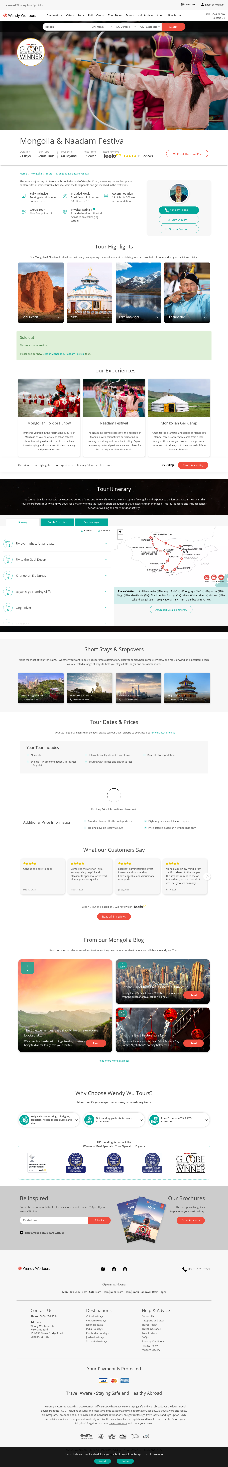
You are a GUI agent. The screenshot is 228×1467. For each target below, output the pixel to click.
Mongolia (36, 173)
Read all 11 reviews (114, 916)
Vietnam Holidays (96, 1320)
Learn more (157, 1454)
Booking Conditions (153, 1341)
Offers (70, 15)
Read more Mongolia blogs (114, 1060)
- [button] (120, 537)
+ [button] (120, 532)
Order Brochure (191, 1220)
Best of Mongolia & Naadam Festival (63, 353)
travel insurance (118, 1423)
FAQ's (145, 1337)
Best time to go (91, 522)
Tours (49, 173)
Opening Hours (114, 1284)
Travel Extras (149, 1333)
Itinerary (23, 522)
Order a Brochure (179, 229)
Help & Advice (156, 1310)
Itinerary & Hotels (86, 465)
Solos (81, 15)
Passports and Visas (153, 1320)
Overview (23, 465)
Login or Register (214, 4)
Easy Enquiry (179, 219)
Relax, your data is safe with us (44, 1232)
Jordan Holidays (95, 1337)
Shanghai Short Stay (130, 697)
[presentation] (207, 876)
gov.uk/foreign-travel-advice (144, 1414)
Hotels (57, 522)
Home (23, 173)
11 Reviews (145, 156)
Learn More (94, 209)
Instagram (114, 1269)
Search (173, 26)
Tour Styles (115, 15)
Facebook (103, 1269)
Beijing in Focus (177, 697)
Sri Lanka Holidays (96, 1341)
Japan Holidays (94, 1324)
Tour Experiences (63, 465)
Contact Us (219, 17)
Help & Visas (145, 15)
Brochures (174, 15)
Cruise (100, 15)
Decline (125, 1461)
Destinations (55, 15)
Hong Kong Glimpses (33, 697)
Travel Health (149, 1324)
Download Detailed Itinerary (171, 609)
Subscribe (99, 1220)
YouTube (125, 1269)
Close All (105, 530)
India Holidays (94, 1328)
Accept (102, 1461)
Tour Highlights (41, 465)
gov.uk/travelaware (163, 1410)
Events (130, 15)
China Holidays (94, 1316)
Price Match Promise (163, 732)
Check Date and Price (190, 154)
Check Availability (193, 465)
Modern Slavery (151, 1349)
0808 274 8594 (215, 14)
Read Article (96, 1044)
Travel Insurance (151, 1328)
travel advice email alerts (57, 1419)
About (161, 15)
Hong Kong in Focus (81, 697)
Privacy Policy (150, 1345)
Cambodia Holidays (97, 1333)
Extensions (106, 465)
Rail (90, 15)
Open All (88, 530)
